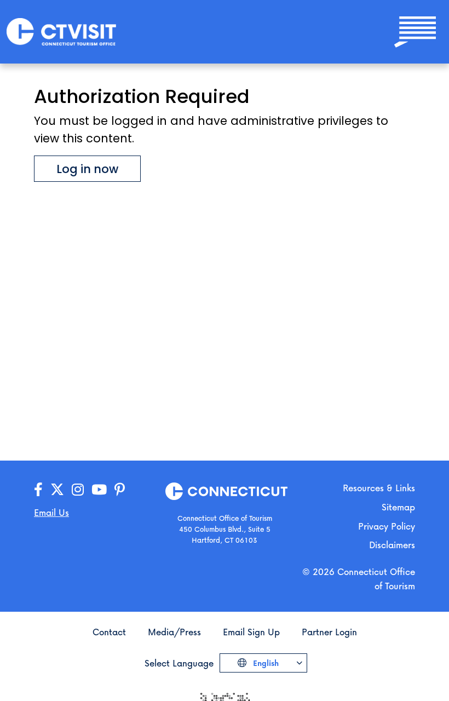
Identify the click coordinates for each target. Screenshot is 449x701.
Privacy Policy (386, 526)
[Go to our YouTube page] (99, 490)
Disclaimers (392, 544)
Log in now (87, 169)
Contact (109, 632)
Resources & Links (379, 488)
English (265, 663)
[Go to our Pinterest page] (119, 490)
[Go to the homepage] (61, 31)
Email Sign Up (251, 632)
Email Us (51, 512)
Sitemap (398, 507)
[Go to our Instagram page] (78, 490)
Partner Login (329, 632)
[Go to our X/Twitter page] (57, 490)
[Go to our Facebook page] (38, 490)
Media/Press (174, 632)
